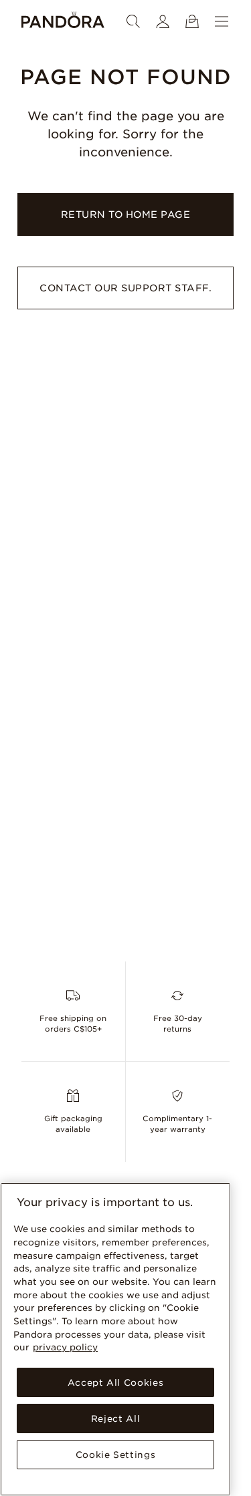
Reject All (116, 1418)
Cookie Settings (116, 1454)
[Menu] (221, 21)
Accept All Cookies (116, 1382)
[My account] (162, 21)
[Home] (62, 21)
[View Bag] (192, 21)
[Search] (133, 21)
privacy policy (65, 1347)
